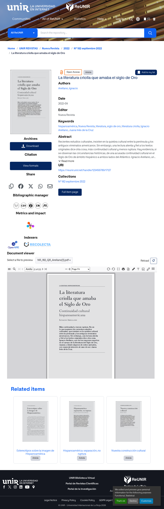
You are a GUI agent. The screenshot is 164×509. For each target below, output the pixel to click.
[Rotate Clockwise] (108, 269)
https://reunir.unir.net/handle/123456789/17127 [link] (84, 170)
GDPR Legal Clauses (109, 500)
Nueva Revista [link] (50, 48)
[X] (9, 487)
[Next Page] (43, 269)
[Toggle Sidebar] (9, 269)
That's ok (121, 501)
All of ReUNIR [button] (51, 19)
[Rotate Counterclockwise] (113, 269)
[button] (131, 19)
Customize (146, 501)
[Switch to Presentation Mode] (118, 269)
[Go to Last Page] (46, 269)
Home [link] (11, 48)
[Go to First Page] (19, 269)
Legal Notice (50, 500)
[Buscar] (150, 33)
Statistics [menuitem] (80, 19)
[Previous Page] (22, 269)
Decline (133, 501)
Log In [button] (120, 19)
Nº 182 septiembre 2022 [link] (88, 48)
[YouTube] (27, 487)
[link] (31, 146)
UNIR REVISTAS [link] (28, 48)
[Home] (32, 7)
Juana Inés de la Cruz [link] (81, 130)
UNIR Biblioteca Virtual (82, 478)
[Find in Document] (14, 269)
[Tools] (153, 269)
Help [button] (100, 19)
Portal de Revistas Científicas (82, 483)
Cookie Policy (87, 500)
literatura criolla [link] (131, 126)
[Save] (128, 269)
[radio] (133, 268)
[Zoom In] (69, 269)
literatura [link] (101, 126)
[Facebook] (4, 487)
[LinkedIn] (20, 487)
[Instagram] (15, 487)
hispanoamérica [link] (67, 126)
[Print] (123, 269)
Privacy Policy (69, 500)
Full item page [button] (70, 192)
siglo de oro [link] (114, 126)
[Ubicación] (33, 487)
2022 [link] (67, 48)
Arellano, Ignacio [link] (68, 88)
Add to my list (148, 72)
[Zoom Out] (66, 269)
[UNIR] (20, 481)
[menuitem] (52, 19)
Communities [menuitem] (21, 19)
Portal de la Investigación (82, 489)
